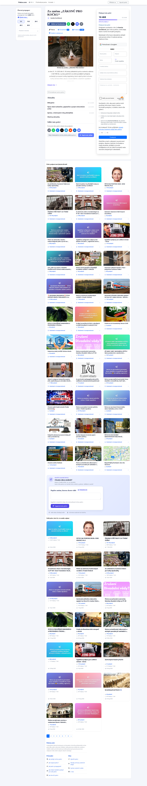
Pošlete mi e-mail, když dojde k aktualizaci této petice (112, 116)
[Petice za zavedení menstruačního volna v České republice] (88, 403)
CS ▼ (32, 2)
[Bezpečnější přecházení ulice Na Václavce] (116, 459)
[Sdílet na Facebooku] (57, 130)
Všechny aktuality (53, 117)
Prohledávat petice (41, 2)
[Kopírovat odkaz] (81, 24)
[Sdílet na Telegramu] (66, 130)
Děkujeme (50, 103)
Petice (53, 30)
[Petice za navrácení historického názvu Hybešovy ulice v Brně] (116, 403)
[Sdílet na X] (73, 24)
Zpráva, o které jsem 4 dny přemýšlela (60, 113)
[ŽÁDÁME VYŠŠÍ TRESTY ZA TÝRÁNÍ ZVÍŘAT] (60, 208)
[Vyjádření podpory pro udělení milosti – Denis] (116, 236)
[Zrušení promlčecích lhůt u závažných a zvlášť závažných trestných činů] (88, 319)
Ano (102, 132)
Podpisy (79, 30)
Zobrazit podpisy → (104, 21)
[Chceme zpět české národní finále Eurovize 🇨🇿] (60, 403)
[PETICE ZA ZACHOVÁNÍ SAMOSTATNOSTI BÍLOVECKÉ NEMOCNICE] (116, 431)
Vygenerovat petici (61, 506)
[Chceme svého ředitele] (60, 458)
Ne (107, 132)
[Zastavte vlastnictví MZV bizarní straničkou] (116, 208)
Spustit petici (123, 2)
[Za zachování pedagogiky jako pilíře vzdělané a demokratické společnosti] (88, 375)
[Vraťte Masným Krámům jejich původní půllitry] (88, 431)
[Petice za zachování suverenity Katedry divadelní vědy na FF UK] (88, 347)
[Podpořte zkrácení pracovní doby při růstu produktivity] (60, 431)
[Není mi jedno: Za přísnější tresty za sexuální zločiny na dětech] (88, 180)
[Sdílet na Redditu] (70, 130)
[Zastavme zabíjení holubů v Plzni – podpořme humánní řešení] (116, 264)
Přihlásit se (112, 2)
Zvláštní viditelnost (57, 33)
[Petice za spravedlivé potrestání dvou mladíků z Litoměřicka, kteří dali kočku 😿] (116, 375)
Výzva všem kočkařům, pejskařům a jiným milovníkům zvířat (66, 108)
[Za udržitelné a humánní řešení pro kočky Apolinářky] (60, 180)
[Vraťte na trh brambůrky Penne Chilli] (116, 319)
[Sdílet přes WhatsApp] (68, 24)
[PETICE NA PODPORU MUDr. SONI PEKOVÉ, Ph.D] (116, 180)
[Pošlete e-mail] (77, 24)
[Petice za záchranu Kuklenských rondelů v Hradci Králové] (88, 292)
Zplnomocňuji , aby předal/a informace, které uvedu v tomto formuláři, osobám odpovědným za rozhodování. (113, 122)
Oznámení (64, 30)
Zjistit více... (23, 17)
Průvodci (50, 756)
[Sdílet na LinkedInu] (74, 130)
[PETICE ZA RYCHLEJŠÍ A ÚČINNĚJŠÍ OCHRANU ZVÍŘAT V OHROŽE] (88, 264)
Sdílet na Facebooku (58, 24)
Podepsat (113, 137)
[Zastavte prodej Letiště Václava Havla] (60, 347)
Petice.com (22, 2)
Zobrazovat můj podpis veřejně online (110, 113)
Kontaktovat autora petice (57, 92)
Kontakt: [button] (51, 2)
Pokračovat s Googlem (109, 44)
